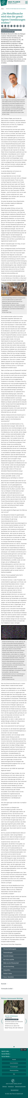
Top (25, 1049)
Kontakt (14, 1059)
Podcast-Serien (7, 973)
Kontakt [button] (3, 984)
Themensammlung (14, 1070)
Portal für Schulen (8, 956)
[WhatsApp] (14, 26)
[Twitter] (11, 26)
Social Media (5, 1054)
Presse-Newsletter (8, 977)
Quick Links (5, 1051)
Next (26, 1021)
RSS (14, 1074)
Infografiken (6, 970)
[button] (26, 96)
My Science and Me (8, 959)
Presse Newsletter (14, 1063)
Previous (2, 1021)
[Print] (24, 26)
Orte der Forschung (8, 966)
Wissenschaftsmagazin (9, 949)
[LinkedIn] (5, 26)
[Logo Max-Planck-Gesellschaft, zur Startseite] (12, 3)
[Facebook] (2, 26)
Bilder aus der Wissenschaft (11, 963)
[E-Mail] (20, 26)
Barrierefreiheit (14, 1090)
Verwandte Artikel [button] (7, 988)
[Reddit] (8, 26)
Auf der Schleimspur (11, 1016)
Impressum (11, 1086)
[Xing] (17, 26)
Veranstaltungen (7, 952)
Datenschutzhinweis (20, 1086)
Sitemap (4, 1086)
